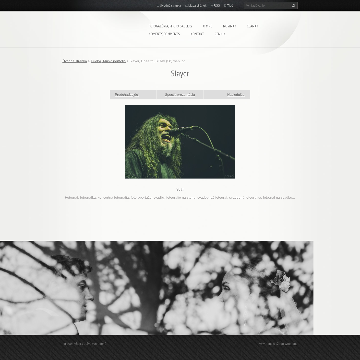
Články (252, 26)
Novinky (229, 26)
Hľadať (293, 5)
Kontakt (197, 33)
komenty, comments (164, 33)
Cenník (220, 33)
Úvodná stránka (170, 5)
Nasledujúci (236, 94)
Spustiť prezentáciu (180, 94)
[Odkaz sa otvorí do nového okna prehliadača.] (180, 141)
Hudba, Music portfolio (108, 61)
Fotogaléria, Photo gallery (170, 26)
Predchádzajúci (127, 94)
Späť (180, 189)
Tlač (230, 5)
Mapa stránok (197, 5)
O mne (207, 26)
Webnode (291, 344)
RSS (217, 5)
